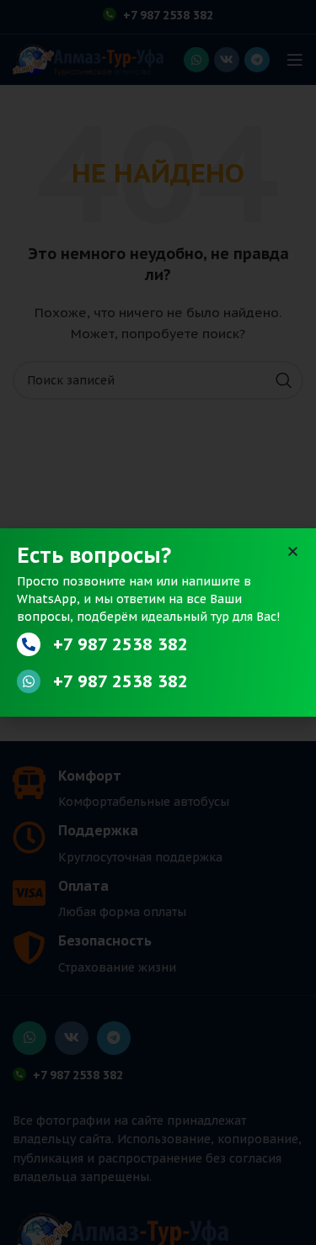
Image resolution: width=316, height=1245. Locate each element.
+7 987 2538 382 (120, 644)
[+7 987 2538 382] (28, 644)
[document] (158, 622)
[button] (293, 551)
